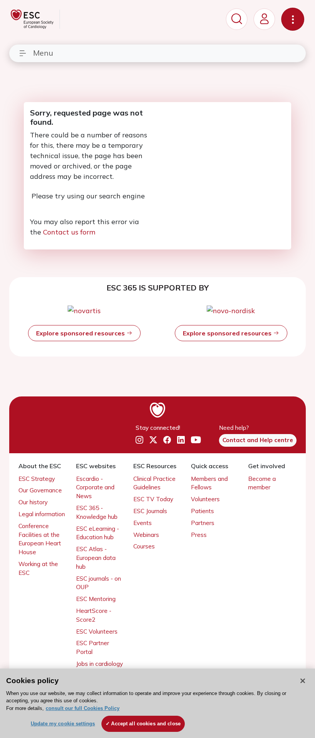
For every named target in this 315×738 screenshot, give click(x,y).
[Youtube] (196, 440)
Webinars (146, 534)
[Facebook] (167, 440)
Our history (33, 502)
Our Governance (40, 490)
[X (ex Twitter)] (153, 440)
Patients (202, 511)
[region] (157, 703)
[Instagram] (139, 440)
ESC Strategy (36, 478)
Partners (202, 523)
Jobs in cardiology (99, 663)
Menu (43, 53)
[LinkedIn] (181, 440)
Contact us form (69, 232)
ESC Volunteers (97, 631)
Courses (144, 546)
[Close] (302, 680)
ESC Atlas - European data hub (96, 557)
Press (199, 534)
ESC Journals (150, 511)
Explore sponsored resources (81, 333)
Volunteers (205, 499)
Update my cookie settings (63, 723)
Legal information (41, 514)
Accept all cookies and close (146, 723)
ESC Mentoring (96, 599)
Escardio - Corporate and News (95, 487)
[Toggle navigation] (292, 19)
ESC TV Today (153, 499)
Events (142, 523)
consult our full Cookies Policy (82, 708)
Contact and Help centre (257, 440)
